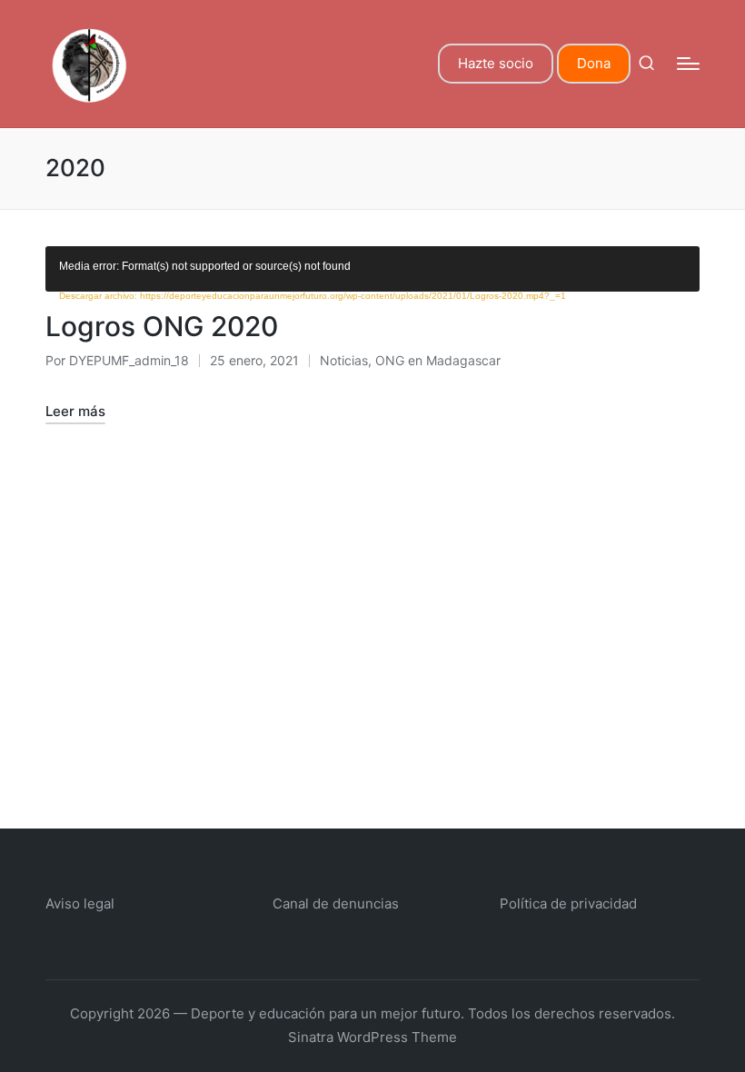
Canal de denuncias (336, 903)
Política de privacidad (568, 903)
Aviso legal (79, 903)
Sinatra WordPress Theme (372, 1037)
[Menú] (688, 63)
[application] (372, 269)
